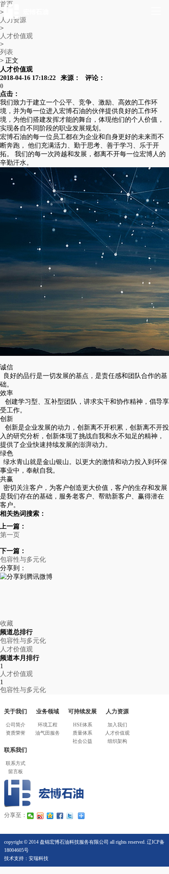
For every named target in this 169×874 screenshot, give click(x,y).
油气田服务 (47, 733)
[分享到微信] (30, 816)
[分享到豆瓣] (84, 593)
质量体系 (82, 733)
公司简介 (15, 725)
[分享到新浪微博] (84, 586)
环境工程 (47, 725)
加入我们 (117, 725)
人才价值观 (16, 35)
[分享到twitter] (70, 816)
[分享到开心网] (84, 608)
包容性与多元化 (23, 559)
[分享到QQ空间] (84, 615)
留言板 (15, 771)
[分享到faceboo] (60, 816)
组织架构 (117, 741)
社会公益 (82, 741)
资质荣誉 (15, 733)
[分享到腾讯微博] (84, 578)
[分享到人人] (84, 601)
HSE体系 (82, 725)
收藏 (6, 623)
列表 (6, 51)
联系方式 (15, 763)
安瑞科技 (38, 858)
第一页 (10, 534)
